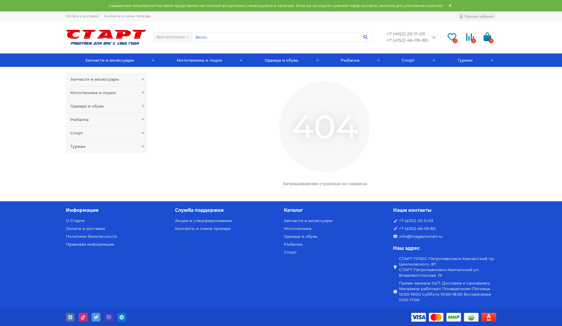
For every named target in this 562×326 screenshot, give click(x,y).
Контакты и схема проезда (127, 16)
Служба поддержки (199, 210)
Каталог (293, 210)
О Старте (75, 220)
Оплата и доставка (82, 16)
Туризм (465, 60)
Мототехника (297, 228)
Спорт (408, 60)
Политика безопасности (91, 236)
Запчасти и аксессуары (109, 60)
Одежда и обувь (281, 60)
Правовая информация (90, 244)
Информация (82, 210)
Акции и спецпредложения (203, 220)
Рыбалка (350, 60)
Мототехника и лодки (199, 60)
